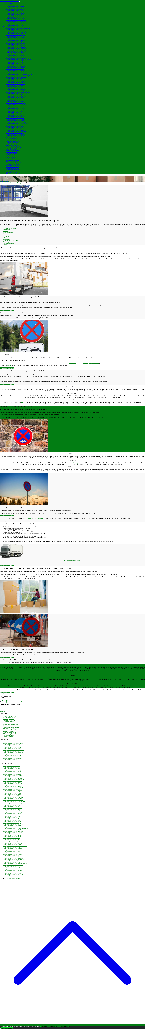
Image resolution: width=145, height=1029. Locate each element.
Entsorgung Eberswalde (8, 728)
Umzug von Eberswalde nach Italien (11, 751)
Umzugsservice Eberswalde (9, 716)
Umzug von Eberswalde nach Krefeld (12, 813)
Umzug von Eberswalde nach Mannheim (13, 797)
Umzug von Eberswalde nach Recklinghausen (14, 867)
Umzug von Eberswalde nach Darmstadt (12, 835)
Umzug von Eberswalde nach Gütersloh (12, 876)
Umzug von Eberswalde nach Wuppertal (12, 793)
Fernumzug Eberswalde (8, 719)
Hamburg (75, 463)
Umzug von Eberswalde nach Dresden (12, 774)
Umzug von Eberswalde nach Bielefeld (12, 794)
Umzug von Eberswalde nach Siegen (12, 873)
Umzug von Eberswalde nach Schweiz (12, 760)
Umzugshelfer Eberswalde (9, 732)
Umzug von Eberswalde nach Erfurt (11, 817)
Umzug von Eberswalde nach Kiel (11, 806)
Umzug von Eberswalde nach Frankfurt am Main (14, 779)
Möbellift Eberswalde (8, 736)
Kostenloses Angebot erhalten (7, 310)
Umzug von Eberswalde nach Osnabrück (13, 831)
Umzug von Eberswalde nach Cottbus (12, 772)
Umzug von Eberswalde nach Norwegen (13, 743)
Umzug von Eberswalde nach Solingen (12, 833)
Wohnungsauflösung (8, 232)
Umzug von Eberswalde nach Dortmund (12, 786)
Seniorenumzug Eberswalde (9, 725)
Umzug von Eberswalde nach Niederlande (13, 752)
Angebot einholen (4, 181)
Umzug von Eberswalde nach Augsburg (12, 783)
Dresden (9, 365)
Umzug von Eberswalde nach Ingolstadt (12, 844)
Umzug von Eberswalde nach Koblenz (12, 861)
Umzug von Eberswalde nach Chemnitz (12, 808)
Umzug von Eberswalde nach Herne (11, 838)
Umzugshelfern (41, 518)
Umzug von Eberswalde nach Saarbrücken (13, 824)
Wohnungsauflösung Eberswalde (11, 727)
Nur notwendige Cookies (53, 1026)
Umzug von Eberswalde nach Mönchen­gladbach (14, 801)
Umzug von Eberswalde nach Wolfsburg (12, 854)
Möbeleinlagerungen (8, 237)
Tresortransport (6, 242)
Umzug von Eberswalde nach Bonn (11, 767)
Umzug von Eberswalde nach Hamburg (12, 778)
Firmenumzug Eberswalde (9, 720)
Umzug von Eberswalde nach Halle (11, 809)
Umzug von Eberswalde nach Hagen (12, 823)
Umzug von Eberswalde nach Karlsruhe (12, 798)
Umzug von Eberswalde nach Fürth (11, 847)
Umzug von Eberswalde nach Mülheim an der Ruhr (15, 828)
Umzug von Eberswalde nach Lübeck (12, 816)
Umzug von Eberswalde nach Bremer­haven (13, 859)
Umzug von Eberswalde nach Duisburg (12, 790)
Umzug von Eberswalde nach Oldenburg (13, 829)
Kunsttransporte (31, 518)
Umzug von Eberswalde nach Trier (11, 869)
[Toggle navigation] (19, 1)
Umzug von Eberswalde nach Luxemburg (13, 741)
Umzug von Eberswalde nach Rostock (12, 820)
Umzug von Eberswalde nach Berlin (11, 766)
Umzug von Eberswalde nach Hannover (12, 785)
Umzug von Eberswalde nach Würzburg (12, 848)
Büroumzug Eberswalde (9, 717)
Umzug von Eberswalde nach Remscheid (13, 865)
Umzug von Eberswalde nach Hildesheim (13, 874)
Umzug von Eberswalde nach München (12, 781)
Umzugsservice (21, 183)
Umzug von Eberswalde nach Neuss (11, 839)
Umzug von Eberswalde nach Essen (11, 768)
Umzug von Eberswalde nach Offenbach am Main (15, 846)
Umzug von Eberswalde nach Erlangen (12, 862)
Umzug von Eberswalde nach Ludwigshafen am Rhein (16, 827)
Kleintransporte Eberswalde (9, 729)
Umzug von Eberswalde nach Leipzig (12, 770)
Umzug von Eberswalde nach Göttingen (12, 856)
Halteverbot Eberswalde (8, 721)
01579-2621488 (6, 700)
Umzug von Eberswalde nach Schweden (12, 746)
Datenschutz (3, 711)
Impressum (3, 709)
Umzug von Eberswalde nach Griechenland (13, 750)
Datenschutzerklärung (65, 1026)
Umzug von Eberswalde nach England (12, 748)
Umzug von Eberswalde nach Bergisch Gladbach (15, 863)
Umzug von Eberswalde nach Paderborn (12, 843)
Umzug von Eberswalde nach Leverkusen (13, 832)
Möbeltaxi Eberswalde (8, 731)
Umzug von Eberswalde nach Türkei (12, 747)
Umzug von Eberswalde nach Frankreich (13, 754)
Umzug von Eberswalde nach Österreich (12, 755)
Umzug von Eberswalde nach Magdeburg (13, 810)
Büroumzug (6, 236)
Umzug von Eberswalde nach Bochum (12, 791)
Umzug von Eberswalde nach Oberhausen (13, 819)
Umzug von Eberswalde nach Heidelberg (13, 836)
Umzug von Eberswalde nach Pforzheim (12, 852)
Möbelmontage (72, 363)
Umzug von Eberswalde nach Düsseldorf (13, 787)
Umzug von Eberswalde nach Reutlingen (13, 858)
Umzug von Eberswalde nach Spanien (12, 759)
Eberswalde (8, 243)
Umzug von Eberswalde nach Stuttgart (12, 776)
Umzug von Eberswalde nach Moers (11, 871)
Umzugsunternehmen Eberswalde (9, 1)
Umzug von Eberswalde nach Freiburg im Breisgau (15, 812)
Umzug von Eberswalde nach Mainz (11, 814)
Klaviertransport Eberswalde (10, 723)
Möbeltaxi (8, 235)
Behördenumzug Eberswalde (10, 734)
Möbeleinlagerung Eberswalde (10, 724)
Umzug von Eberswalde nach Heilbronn (12, 850)
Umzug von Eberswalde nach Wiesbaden (13, 800)
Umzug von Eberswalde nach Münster (12, 796)
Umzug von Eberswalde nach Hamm (12, 825)
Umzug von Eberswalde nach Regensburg (13, 842)
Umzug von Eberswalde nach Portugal (12, 758)
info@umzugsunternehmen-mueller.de (13, 702)
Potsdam (23, 402)
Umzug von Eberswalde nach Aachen (12, 805)
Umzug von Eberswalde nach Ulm (11, 851)
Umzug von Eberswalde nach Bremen (12, 771)
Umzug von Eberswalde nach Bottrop (12, 855)
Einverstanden (44, 1026)
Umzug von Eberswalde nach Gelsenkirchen (13, 804)
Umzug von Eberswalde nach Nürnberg (12, 782)
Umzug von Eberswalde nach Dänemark (12, 756)
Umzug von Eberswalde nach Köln (11, 789)
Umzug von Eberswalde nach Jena (11, 866)
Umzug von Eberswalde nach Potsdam (12, 775)
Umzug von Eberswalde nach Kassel (12, 821)
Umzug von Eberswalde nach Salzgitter (12, 870)
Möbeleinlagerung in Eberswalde (91, 363)
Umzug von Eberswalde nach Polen (11, 744)
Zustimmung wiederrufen (7, 1028)
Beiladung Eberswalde (8, 735)
